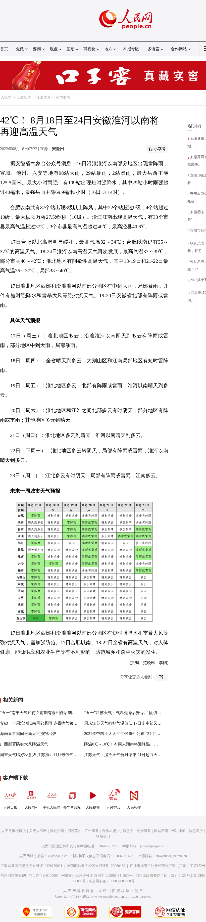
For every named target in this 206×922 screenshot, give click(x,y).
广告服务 (92, 831)
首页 (4, 49)
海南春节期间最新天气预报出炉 (28, 733)
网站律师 (178, 831)
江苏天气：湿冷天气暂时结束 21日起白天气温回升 (129, 755)
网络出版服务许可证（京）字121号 (163, 875)
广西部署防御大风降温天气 (24, 744)
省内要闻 (63, 97)
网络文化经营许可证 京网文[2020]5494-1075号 (97, 875)
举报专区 (131, 49)
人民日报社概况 (13, 831)
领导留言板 (72, 807)
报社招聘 (57, 831)
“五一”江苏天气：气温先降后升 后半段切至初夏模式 (130, 713)
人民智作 (134, 807)
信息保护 (196, 831)
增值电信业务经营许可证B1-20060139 (96, 866)
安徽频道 (24, 97)
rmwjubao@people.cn (171, 856)
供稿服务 (126, 831)
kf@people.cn (57, 856)
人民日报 (10, 807)
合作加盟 (109, 831)
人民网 (6, 97)
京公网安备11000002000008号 (111, 881)
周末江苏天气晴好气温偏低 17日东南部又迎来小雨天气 (133, 723)
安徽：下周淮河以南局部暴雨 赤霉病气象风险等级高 (46, 723)
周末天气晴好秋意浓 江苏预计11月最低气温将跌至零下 (48, 755)
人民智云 (113, 807)
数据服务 (144, 831)
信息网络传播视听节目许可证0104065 (30, 875)
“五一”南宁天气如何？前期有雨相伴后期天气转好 (44, 713)
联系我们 (103, 836)
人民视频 (93, 807)
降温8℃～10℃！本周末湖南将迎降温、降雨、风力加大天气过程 (141, 744)
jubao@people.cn (152, 846)
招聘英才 (74, 831)
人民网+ (31, 807)
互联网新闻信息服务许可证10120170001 (31, 866)
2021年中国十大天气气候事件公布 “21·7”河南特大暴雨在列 (136, 733)
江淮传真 (43, 97)
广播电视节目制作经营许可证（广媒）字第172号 (167, 866)
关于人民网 (38, 831)
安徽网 (58, 149)
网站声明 (161, 831)
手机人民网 (51, 807)
